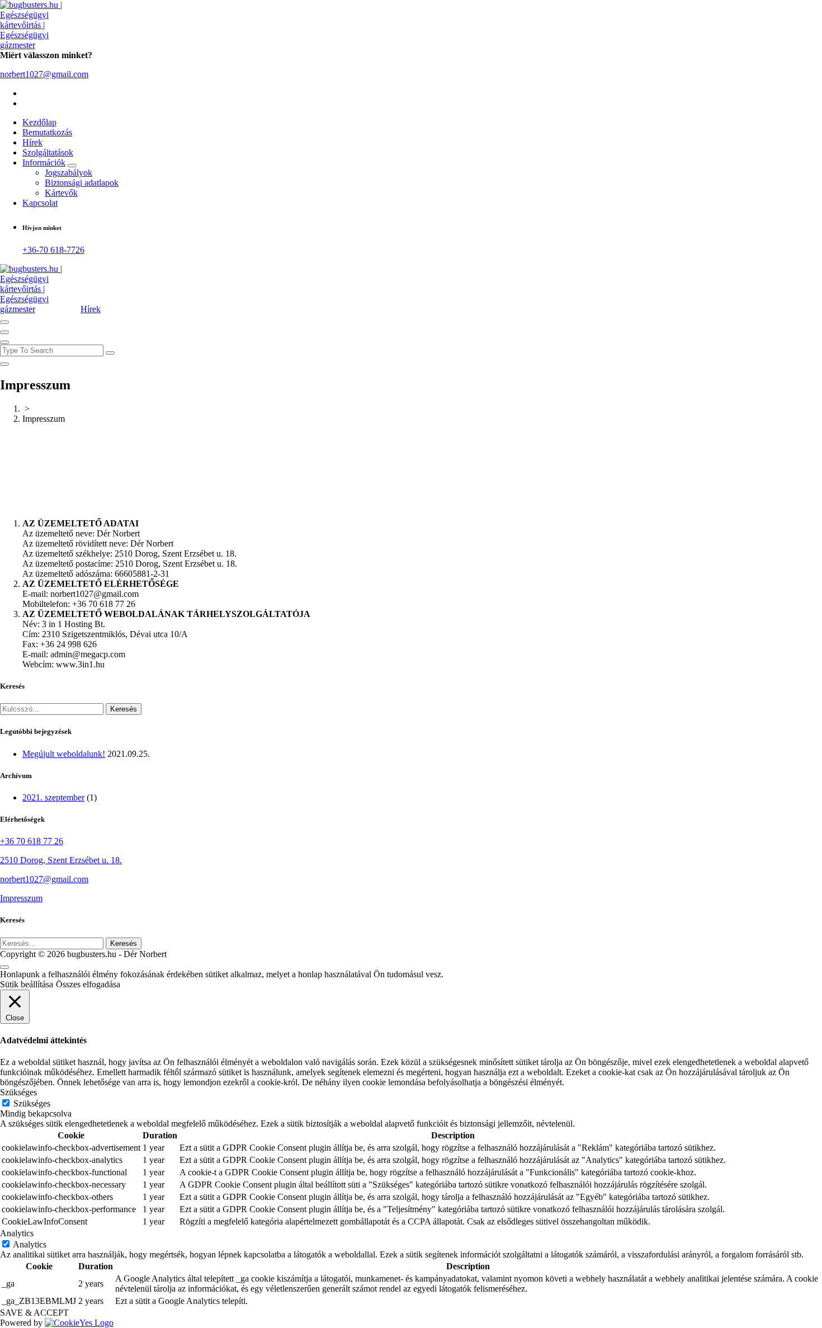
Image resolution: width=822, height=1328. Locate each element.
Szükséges (31, 1103)
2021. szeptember (53, 797)
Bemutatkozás (47, 132)
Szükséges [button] (18, 1092)
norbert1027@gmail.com (44, 74)
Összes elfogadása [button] (88, 984)
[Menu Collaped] (4, 322)
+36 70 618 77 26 (31, 841)
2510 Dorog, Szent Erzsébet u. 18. (61, 860)
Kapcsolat (40, 203)
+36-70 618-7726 (53, 250)
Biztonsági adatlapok (82, 182)
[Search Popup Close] (4, 364)
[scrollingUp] (4, 967)
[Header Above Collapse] (4, 342)
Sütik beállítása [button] (26, 984)
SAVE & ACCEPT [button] (34, 1312)
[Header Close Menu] (4, 332)
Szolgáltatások (47, 152)
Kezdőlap (39, 122)
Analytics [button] (17, 1233)
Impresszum (21, 898)
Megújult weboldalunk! (63, 754)
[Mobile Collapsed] (72, 165)
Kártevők (61, 192)
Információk (43, 162)
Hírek (32, 142)
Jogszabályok (68, 172)
